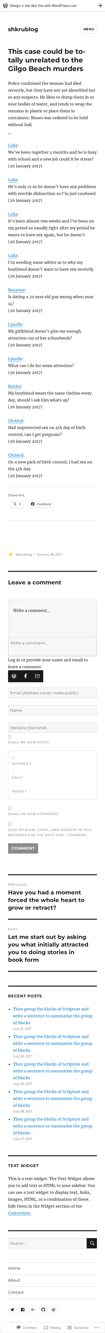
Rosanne (16, 289)
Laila (12, 145)
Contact (16, 1292)
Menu (89, 29)
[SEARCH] (92, 1243)
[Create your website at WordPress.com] (52, 5)
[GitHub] (43, 1309)
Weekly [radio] (19, 791)
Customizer (19, 1213)
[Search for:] (47, 1243)
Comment (23, 848)
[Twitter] (12, 1309)
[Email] (37, 676)
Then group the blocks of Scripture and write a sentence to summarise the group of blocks (52, 1016)
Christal (15, 420)
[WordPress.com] (14, 676)
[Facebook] (26, 676)
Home (14, 1268)
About (14, 1280)
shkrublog (23, 29)
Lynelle (15, 324)
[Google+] (33, 1309)
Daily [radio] (17, 777)
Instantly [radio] (22, 764)
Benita (14, 386)
